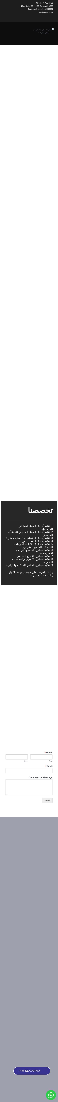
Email (48, 766)
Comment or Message (40, 777)
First (50, 761)
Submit (47, 800)
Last (26, 761)
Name (48, 752)
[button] (11, 32)
